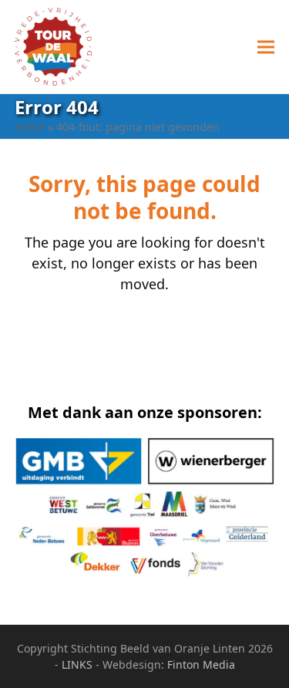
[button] (265, 46)
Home (30, 127)
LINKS (77, 664)
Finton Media (201, 664)
